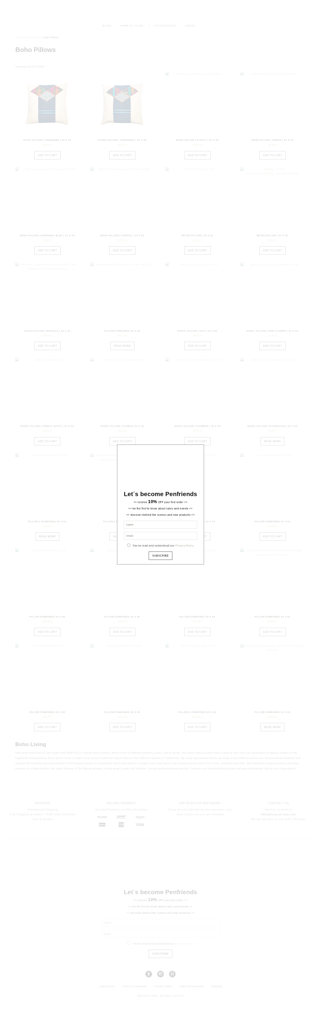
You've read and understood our (163, 545)
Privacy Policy (184, 545)
